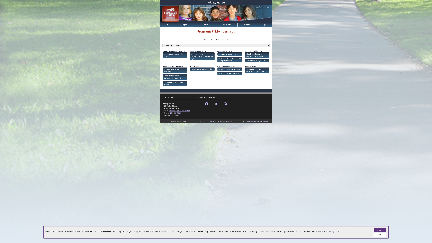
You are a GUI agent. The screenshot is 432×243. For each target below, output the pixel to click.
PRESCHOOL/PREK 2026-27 (228, 54)
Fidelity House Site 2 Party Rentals (173, 83)
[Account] (264, 25)
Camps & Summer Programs (174, 51)
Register (185, 25)
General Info (226, 25)
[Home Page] (167, 25)
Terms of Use (320, 231)
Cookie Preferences (216, 121)
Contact (247, 25)
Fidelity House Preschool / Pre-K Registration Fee (229, 59)
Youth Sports (195, 66)
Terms (200, 121)
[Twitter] (216, 104)
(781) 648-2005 (175, 113)
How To (231, 121)
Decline (379, 235)
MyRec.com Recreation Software (257, 121)
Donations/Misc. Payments (173, 66)
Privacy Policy (334, 231)
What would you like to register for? (216, 40)
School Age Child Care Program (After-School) (254, 55)
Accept (379, 230)
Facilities (205, 25)
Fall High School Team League (229, 69)
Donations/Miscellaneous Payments (173, 70)
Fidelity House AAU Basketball (202, 69)
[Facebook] (206, 104)
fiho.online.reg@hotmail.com (179, 111)
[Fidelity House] (216, 13)
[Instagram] (225, 104)
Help (226, 121)
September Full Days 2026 (255, 61)
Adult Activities (251, 66)
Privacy (206, 121)
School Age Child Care (253, 51)
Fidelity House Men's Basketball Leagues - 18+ (173, 77)
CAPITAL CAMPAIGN (198, 51)
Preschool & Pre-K (224, 51)
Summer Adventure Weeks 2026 (173, 55)
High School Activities (226, 66)
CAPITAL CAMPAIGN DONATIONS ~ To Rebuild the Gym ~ (202, 56)
